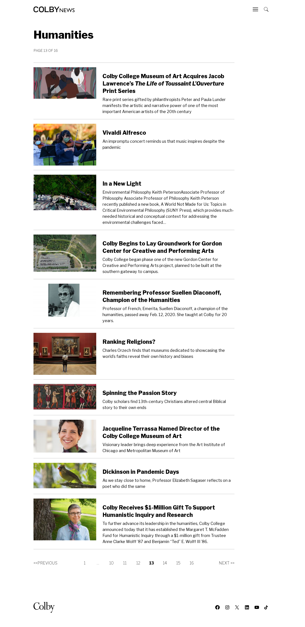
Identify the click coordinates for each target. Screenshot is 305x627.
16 (192, 563)
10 (111, 563)
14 (165, 563)
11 (125, 563)
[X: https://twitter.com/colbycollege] (237, 607)
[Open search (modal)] (267, 9)
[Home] (54, 9)
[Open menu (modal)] (256, 9)
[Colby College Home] (45, 607)
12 (138, 563)
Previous (45, 563)
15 (178, 563)
